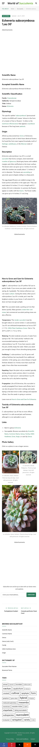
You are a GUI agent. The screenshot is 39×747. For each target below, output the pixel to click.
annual (5, 684)
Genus (22, 434)
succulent (5, 159)
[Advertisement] (19, 51)
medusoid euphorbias (9, 703)
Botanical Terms (7, 670)
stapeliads (7, 710)
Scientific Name (7, 630)
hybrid (23, 697)
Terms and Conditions (22, 739)
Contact (33, 739)
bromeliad (19, 684)
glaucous (13, 161)
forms (22, 136)
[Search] (36, 3)
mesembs (24, 702)
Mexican (24, 144)
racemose (5, 124)
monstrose (6, 706)
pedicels (22, 126)
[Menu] (3, 3)
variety (27, 719)
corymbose (31, 124)
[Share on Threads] (35, 745)
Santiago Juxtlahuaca (9, 144)
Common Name (14, 434)
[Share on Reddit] (27, 745)
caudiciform (18, 689)
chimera (27, 689)
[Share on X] (19, 745)
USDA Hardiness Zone (9, 649)
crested (6, 693)
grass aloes (14, 698)
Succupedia (6, 16)
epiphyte (25, 693)
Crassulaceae (11, 98)
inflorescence (13, 124)
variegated (17, 720)
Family (27, 434)
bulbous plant (27, 684)
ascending (26, 172)
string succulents (21, 710)
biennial (12, 684)
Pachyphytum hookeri (11, 611)
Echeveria (10, 106)
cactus (7, 688)
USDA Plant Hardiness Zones (17, 328)
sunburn (11, 294)
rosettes (5, 161)
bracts (22, 191)
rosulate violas (17, 706)
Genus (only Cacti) (8, 641)
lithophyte (31, 698)
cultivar (15, 693)
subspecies (8, 715)
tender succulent (20, 320)
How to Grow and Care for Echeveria (24, 399)
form (33, 693)
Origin (18, 436)
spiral (25, 706)
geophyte (6, 698)
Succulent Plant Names (9, 666)
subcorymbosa (21, 115)
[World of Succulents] (20, 3)
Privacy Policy (10, 739)
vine (33, 720)
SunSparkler (6, 720)
